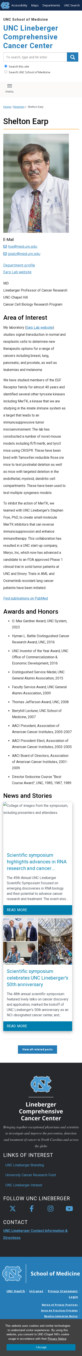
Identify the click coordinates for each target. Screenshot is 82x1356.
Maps (35, 5)
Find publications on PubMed (25, 598)
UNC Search (72, 5)
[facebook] (31, 1209)
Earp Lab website (39, 327)
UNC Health (16, 1291)
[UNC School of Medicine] (41, 1273)
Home (7, 106)
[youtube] (69, 1209)
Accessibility (19, 5)
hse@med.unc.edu (22, 246)
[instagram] (50, 1209)
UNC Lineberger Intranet (23, 1185)
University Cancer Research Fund (30, 1175)
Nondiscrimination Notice (61, 1316)
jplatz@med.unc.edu (24, 253)
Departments (51, 5)
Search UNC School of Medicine (29, 72)
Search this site (18, 66)
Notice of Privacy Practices (60, 1304)
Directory (18, 106)
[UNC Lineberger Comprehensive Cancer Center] (41, 1098)
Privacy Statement (63, 1291)
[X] (12, 1209)
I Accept (41, 1347)
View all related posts (37, 1049)
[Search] (72, 57)
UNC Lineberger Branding (24, 1165)
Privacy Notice (57, 1338)
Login (73, 1297)
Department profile (19, 265)
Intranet (36, 1291)
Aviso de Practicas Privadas (59, 1310)
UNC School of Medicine (25, 19)
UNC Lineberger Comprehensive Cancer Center (30, 37)
